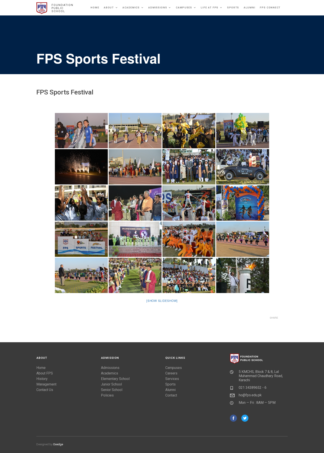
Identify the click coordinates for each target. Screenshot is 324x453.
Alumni (249, 7)
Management (46, 384)
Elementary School (115, 379)
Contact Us (44, 390)
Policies (107, 395)
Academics (131, 7)
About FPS (44, 373)
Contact (171, 395)
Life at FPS (209, 7)
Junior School (111, 384)
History (42, 379)
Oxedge (58, 444)
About (109, 7)
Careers (171, 373)
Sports (233, 7)
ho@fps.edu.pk (250, 395)
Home (95, 7)
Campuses (184, 7)
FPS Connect (270, 7)
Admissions (157, 7)
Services (172, 379)
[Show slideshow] (162, 301)
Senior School (111, 390)
